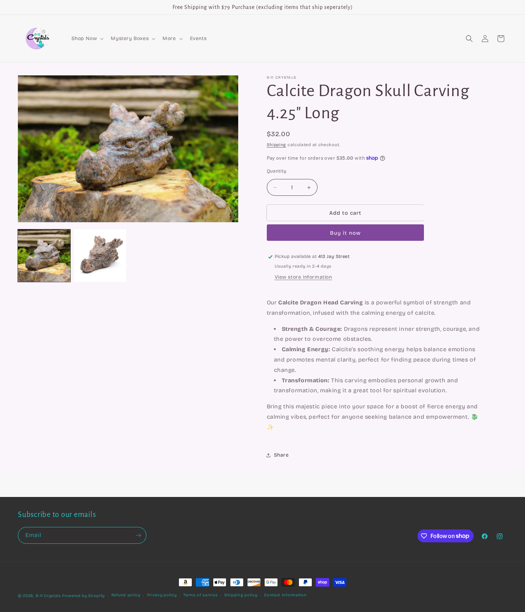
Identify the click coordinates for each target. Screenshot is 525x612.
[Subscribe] (138, 535)
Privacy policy (162, 595)
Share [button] (281, 455)
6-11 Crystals (48, 595)
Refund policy (125, 595)
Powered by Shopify (83, 595)
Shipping (276, 144)
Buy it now (345, 233)
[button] (87, 38)
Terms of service (200, 595)
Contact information (285, 595)
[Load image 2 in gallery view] (100, 255)
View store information (303, 277)
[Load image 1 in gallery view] (44, 255)
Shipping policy (241, 595)
